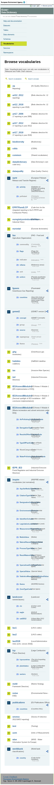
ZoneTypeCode (25, 589)
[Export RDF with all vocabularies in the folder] (47, 180)
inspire (15, 480)
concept (23, 318)
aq (13, 86)
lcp (13, 650)
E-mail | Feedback (10, 777)
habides (16, 361)
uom (14, 733)
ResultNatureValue (25, 555)
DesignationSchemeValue (25, 502)
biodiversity (18, 142)
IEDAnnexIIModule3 (21, 396)
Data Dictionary (22, 16)
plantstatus (24, 666)
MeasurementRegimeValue (25, 529)
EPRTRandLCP (20, 207)
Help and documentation (12, 21)
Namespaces (8, 53)
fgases (15, 288)
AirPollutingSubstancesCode (25, 419)
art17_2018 (17, 132)
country (23, 758)
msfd (14, 684)
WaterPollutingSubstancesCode (25, 457)
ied (13, 377)
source (22, 330)
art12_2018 (17, 104)
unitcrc (22, 277)
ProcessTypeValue (25, 548)
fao (14, 235)
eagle (22, 612)
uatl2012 (23, 619)
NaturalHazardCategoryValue (25, 542)
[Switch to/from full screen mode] (38, 6)
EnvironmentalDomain (25, 511)
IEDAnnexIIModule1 (21, 386)
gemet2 (16, 311)
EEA (14, 2)
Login (34, 6)
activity (22, 187)
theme (22, 584)
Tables (5, 30)
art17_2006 (17, 114)
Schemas (7, 39)
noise (15, 693)
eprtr (14, 178)
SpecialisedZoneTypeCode (25, 565)
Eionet (13, 16)
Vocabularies (8, 44)
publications (18, 702)
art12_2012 (17, 95)
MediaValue (24, 537)
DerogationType (25, 428)
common (16, 155)
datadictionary (19, 162)
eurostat (16, 229)
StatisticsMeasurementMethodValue (25, 576)
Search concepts (33, 79)
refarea (22, 265)
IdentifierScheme (25, 519)
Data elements (8, 35)
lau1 (14, 628)
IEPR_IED (17, 468)
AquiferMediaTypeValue (25, 489)
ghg (14, 352)
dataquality (17, 171)
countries (23, 297)
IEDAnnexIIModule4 (21, 408)
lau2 (14, 634)
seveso (16, 717)
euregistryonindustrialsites (21, 219)
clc (21, 606)
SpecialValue (25, 571)
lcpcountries (25, 660)
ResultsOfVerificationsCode (25, 434)
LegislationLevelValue (25, 524)
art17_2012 (17, 123)
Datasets (6, 26)
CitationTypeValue (25, 496)
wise (14, 739)
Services (6, 48)
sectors (23, 674)
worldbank (17, 749)
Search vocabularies (15, 79)
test (14, 726)
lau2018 (16, 641)
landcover (17, 597)
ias (13, 370)
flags (22, 251)
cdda (14, 148)
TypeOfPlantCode (25, 443)
